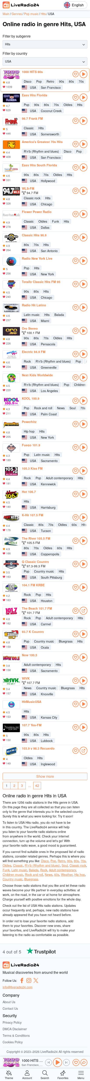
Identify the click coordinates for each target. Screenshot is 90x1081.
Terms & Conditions (16, 1035)
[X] (35, 980)
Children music (13, 874)
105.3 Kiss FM (32, 468)
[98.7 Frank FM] (11, 121)
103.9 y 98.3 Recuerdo (38, 748)
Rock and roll (43, 408)
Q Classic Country (35, 561)
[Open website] (83, 611)
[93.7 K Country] (11, 634)
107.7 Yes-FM (32, 724)
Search (45, 1077)
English (78, 4)
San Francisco (51, 87)
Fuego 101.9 (31, 445)
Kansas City (49, 717)
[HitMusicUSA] (11, 704)
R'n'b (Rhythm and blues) (41, 151)
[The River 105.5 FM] (11, 541)
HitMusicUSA (31, 701)
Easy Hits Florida (34, 95)
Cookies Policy (13, 1042)
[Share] (83, 1062)
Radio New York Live (37, 258)
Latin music (32, 314)
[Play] (57, 1062)
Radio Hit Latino (34, 305)
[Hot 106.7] (11, 494)
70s (81, 81)
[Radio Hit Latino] (11, 308)
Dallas (45, 227)
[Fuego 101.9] (11, 448)
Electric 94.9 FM (33, 351)
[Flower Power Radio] (11, 214)
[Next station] (66, 1062)
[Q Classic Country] (11, 564)
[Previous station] (48, 1062)
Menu (81, 1077)
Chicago (46, 204)
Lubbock (47, 740)
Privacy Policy (12, 1022)
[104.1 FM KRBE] (11, 588)
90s (61, 81)
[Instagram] (28, 980)
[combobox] (5, 44)
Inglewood (48, 764)
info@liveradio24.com (18, 987)
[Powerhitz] (11, 424)
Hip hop (29, 431)
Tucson (46, 531)
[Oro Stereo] (11, 331)
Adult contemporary (59, 478)
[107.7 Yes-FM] (11, 728)
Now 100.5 (29, 654)
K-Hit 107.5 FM (32, 515)
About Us (9, 1002)
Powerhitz (29, 421)
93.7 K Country (33, 631)
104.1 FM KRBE (33, 585)
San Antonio (49, 251)
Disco (27, 81)
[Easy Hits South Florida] (11, 168)
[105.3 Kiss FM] (11, 471)
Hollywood (48, 181)
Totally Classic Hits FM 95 (41, 281)
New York (47, 274)
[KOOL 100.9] (11, 401)
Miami (45, 321)
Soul (72, 408)
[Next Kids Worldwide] (11, 378)
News (61, 408)
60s (74, 524)
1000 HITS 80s (32, 71)
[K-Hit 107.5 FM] (11, 518)
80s (71, 81)
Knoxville (47, 694)
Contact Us (10, 1008)
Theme (9, 1077)
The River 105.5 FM (36, 538)
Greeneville (49, 367)
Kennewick (48, 484)
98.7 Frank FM (32, 118)
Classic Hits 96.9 (34, 235)
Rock (27, 361)
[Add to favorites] (76, 74)
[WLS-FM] (11, 191)
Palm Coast (49, 414)
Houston (46, 600)
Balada (59, 314)
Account (27, 1077)
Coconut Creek (51, 111)
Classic (29, 128)
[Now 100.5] (11, 658)
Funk (55, 221)
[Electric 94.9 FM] (11, 354)
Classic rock (32, 198)
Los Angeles (49, 391)
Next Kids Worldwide (37, 375)
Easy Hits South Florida (39, 165)
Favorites (62, 1077)
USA (33, 87)
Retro (50, 81)
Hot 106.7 (29, 491)
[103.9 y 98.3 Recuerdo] (11, 751)
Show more (45, 776)
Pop (39, 81)
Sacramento (49, 461)
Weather (67, 874)
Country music (44, 571)
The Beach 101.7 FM (37, 608)
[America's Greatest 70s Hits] (11, 144)
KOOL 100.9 (30, 398)
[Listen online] (83, 74)
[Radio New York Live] (11, 261)
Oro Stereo (30, 328)
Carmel (46, 624)
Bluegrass (66, 641)
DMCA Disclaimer (15, 1029)
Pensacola (48, 344)
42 (37, 785)
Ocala (45, 647)
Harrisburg (48, 507)
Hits (79, 104)
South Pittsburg (51, 577)
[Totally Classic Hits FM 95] (11, 284)
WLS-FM (28, 188)
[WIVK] (11, 681)
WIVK (26, 678)
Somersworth (50, 134)
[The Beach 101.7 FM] (11, 611)
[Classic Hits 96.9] (11, 238)
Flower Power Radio (37, 211)
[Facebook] (21, 980)
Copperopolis (50, 554)
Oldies (68, 104)
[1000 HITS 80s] (11, 74)
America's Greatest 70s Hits (42, 141)
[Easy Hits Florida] (11, 98)
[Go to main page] (21, 5)
